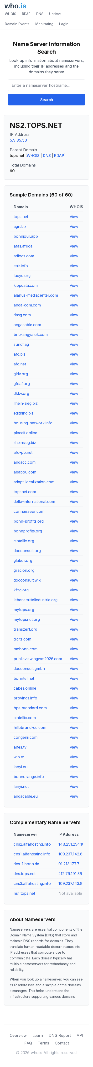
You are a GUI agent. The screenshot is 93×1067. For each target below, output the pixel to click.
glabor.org (23, 560)
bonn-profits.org (29, 521)
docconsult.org (27, 550)
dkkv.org (21, 393)
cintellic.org (24, 540)
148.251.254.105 (72, 844)
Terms (43, 1043)
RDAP (26, 14)
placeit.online (25, 432)
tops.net (21, 216)
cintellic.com (25, 717)
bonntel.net (24, 678)
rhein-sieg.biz (26, 403)
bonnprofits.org (28, 531)
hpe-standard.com (30, 707)
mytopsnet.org (27, 619)
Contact (62, 1043)
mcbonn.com (25, 648)
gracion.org (24, 570)
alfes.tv (20, 747)
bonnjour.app (26, 236)
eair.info (21, 265)
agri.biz (20, 226)
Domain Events (17, 24)
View (74, 216)
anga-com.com (27, 305)
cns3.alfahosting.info (32, 883)
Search (46, 99)
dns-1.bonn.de (26, 863)
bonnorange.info (29, 776)
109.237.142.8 (70, 854)
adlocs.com (24, 256)
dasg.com (22, 314)
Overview (18, 1035)
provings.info (25, 698)
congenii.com (25, 737)
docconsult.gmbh (29, 668)
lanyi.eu (20, 766)
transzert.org (25, 629)
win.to (19, 757)
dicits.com (22, 639)
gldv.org (21, 373)
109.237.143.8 (70, 883)
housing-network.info (33, 423)
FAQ (28, 1043)
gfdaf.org (22, 383)
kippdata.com (26, 285)
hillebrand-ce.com (30, 727)
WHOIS (10, 14)
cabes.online (25, 688)
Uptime (55, 14)
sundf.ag (21, 344)
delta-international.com (34, 501)
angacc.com (25, 462)
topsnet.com (25, 491)
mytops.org (24, 609)
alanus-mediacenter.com (36, 295)
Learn (37, 1035)
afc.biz (20, 354)
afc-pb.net (23, 452)
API (80, 1035)
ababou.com (25, 472)
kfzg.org (21, 590)
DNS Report (60, 1035)
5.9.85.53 (18, 140)
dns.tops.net (25, 873)
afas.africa (23, 246)
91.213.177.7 (68, 863)
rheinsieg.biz (25, 442)
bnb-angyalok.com (31, 334)
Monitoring (44, 24)
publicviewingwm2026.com (38, 658)
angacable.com (27, 324)
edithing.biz (24, 413)
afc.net (20, 364)
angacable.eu (26, 796)
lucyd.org (22, 275)
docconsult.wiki (27, 580)
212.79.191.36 (70, 873)
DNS (39, 14)
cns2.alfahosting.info (32, 844)
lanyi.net (21, 786)
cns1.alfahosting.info (32, 854)
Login (63, 24)
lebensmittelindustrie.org (35, 599)
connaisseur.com (29, 511)
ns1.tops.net (24, 893)
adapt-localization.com (34, 481)
